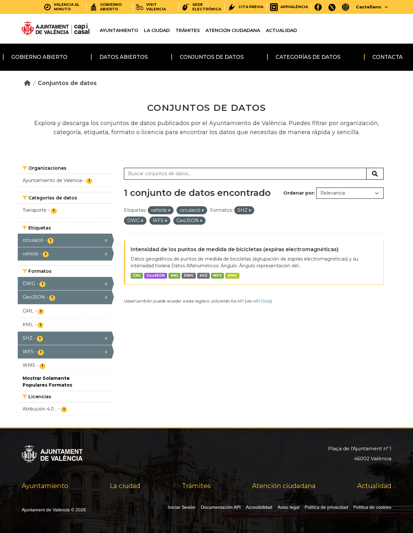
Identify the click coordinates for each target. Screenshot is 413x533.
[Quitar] (169, 210)
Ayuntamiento (119, 30)
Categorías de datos (308, 57)
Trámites (188, 30)
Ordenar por (298, 193)
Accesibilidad (259, 507)
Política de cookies (372, 507)
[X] (332, 7)
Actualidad (281, 30)
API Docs (261, 301)
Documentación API (221, 507)
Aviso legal (288, 507)
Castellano (368, 6)
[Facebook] (318, 7)
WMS (232, 275)
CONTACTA (387, 57)
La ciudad (157, 30)
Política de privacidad (326, 507)
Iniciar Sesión (182, 507)
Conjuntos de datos (212, 57)
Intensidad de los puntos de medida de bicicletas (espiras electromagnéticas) (234, 249)
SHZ (203, 275)
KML (174, 275)
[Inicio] (27, 83)
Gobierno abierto (39, 57)
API (240, 301)
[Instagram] (346, 7)
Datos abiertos (123, 57)
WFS (217, 275)
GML (137, 275)
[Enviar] (375, 174)
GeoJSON (155, 275)
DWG (189, 275)
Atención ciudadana (233, 30)
